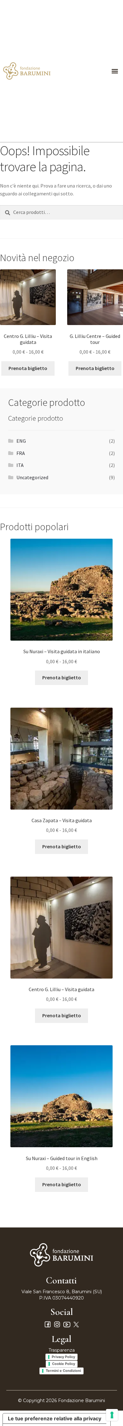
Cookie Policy (63, 1363)
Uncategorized (32, 477)
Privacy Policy (63, 1357)
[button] (114, 71)
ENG (21, 441)
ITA (20, 465)
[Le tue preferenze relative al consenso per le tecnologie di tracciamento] (112, 1415)
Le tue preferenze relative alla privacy (54, 1418)
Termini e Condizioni (63, 1370)
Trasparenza (62, 1350)
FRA (20, 453)
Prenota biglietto (28, 368)
